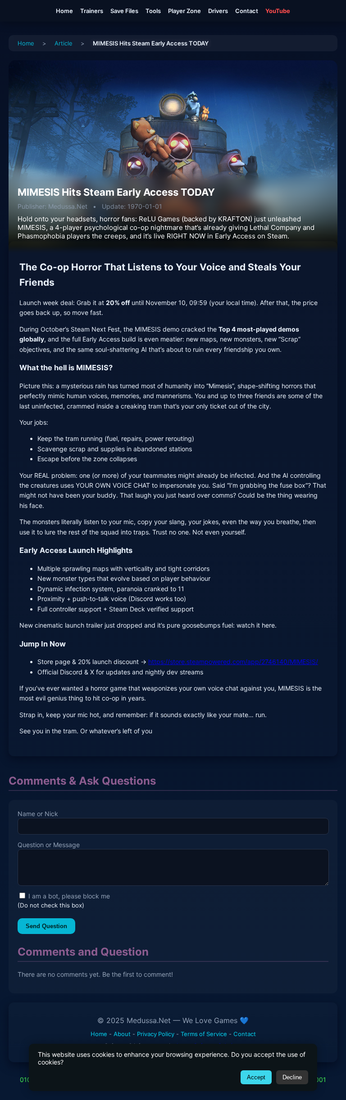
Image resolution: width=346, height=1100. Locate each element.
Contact (246, 10)
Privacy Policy (155, 1033)
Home (64, 10)
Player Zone (184, 10)
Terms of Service (204, 1033)
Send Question (46, 926)
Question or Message (49, 845)
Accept (256, 1077)
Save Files (124, 10)
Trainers (91, 10)
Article (64, 43)
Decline (292, 1077)
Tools (153, 10)
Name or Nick (38, 813)
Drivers (218, 10)
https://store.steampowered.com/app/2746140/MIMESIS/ (233, 661)
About (122, 1033)
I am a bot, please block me (68, 896)
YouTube (277, 10)
